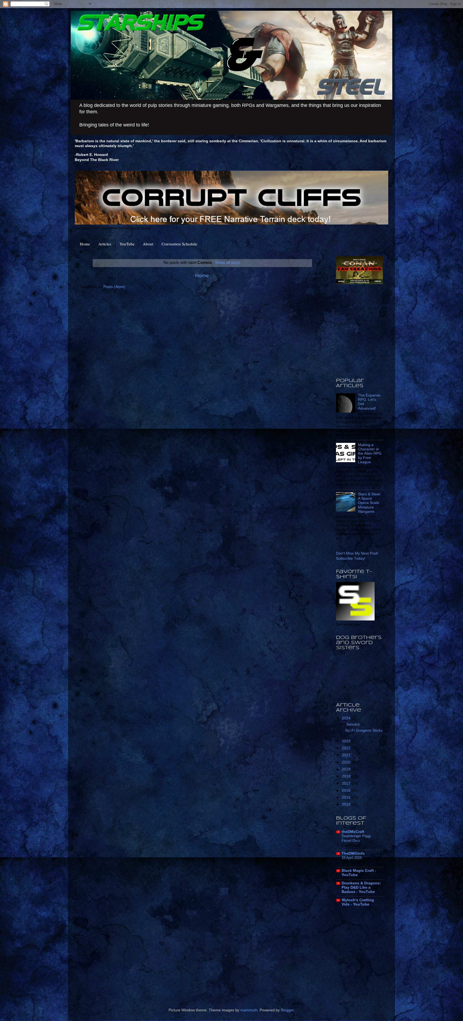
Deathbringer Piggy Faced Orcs (356, 838)
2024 (347, 718)
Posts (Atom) (114, 287)
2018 (347, 776)
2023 (347, 741)
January (353, 724)
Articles (104, 243)
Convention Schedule (179, 243)
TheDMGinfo (353, 853)
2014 (347, 804)
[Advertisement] (399, 331)
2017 (347, 783)
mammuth (248, 1010)
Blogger (287, 1010)
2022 (347, 748)
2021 (347, 755)
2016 (347, 790)
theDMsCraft (353, 832)
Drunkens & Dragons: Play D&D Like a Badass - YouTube (361, 887)
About (148, 243)
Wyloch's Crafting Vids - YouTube (358, 902)
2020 (347, 762)
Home (85, 243)
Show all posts (228, 262)
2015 (347, 797)
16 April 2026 (352, 858)
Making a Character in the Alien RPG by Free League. (370, 453)
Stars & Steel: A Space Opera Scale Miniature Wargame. (369, 503)
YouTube (127, 243)
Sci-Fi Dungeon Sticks (363, 730)
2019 (347, 769)
